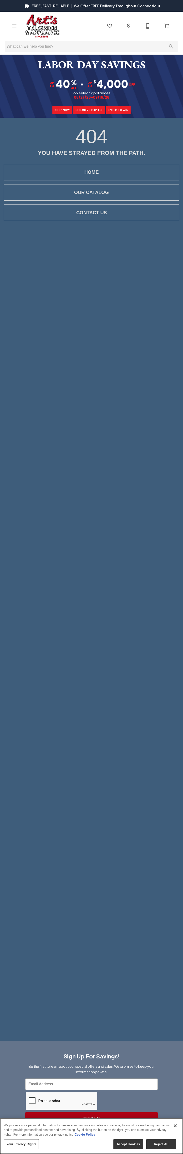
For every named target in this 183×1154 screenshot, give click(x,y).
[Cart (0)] (167, 26)
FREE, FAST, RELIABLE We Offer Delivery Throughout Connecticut (95, 6)
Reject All (161, 1144)
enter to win (118, 110)
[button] (14, 26)
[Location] (128, 26)
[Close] (175, 1126)
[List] (109, 26)
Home (91, 172)
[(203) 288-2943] (147, 26)
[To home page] (42, 26)
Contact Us (91, 212)
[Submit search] (171, 46)
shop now (62, 110)
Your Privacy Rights (21, 1144)
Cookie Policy (85, 1134)
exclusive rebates (89, 110)
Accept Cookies (128, 1144)
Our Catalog (91, 192)
